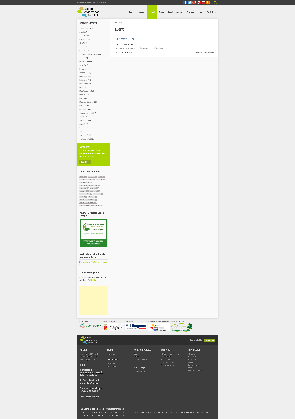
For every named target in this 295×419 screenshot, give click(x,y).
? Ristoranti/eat (139, 372)
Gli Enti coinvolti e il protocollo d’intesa (89, 381)
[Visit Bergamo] (136, 329)
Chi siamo (192, 354)
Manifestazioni (85, 91)
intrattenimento (85, 76)
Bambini (82, 39)
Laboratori (83, 80)
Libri (81, 87)
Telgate (108, 415)
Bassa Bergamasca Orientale (111, 339)
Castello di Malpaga (87, 179)
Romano (93, 197)
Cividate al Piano (86, 182)
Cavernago (101, 179)
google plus (194, 2)
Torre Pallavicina (86, 205)
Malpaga (84, 191)
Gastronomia (166, 357)
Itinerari (142, 12)
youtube (203, 2)
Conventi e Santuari (141, 359)
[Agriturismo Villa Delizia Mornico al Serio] (93, 265)
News (161, 12)
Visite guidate (84, 139)
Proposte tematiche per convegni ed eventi (91, 389)
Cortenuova (138, 412)
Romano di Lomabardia (88, 200)
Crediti (190, 368)
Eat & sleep (211, 12)
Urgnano (99, 205)
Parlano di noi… (193, 359)
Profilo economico (168, 365)
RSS (208, 2)
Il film (82, 364)
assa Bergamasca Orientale (101, 12)
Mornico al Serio (86, 194)
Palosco (83, 197)
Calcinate (92, 176)
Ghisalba (94, 188)
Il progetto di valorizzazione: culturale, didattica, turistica (92, 372)
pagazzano (98, 194)
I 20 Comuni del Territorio (170, 354)
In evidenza (111, 354)
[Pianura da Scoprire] (181, 332)
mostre (82, 95)
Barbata (90, 412)
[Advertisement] (93, 300)
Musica (82, 98)
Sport (81, 124)
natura (81, 106)
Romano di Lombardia (88, 202)
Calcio (101, 176)
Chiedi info (93, 280)
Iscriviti (85, 162)
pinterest (199, 2)
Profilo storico (166, 359)
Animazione (83, 28)
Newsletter (192, 357)
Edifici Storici (138, 362)
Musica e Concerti (86, 102)
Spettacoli (83, 120)
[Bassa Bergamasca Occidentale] (159, 331)
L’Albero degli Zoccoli (87, 359)
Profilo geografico (167, 362)
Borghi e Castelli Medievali (89, 354)
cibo (81, 43)
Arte (81, 32)
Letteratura (83, 84)
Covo (96, 185)
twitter (190, 2)
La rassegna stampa (89, 395)
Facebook (185, 2)
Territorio (190, 12)
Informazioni (194, 349)
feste (81, 65)
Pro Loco (82, 109)
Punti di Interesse (175, 12)
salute (81, 117)
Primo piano (111, 366)
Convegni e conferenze (88, 54)
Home (131, 12)
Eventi (152, 12)
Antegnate (83, 412)
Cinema (82, 47)
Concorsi (82, 50)
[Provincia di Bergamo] (113, 330)
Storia (81, 128)
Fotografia (83, 69)
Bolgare (83, 176)
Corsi (81, 58)
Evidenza (82, 62)
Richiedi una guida (194, 365)
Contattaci (192, 362)
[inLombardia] (90, 328)
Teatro (82, 132)
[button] (204, 53)
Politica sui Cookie (195, 370)
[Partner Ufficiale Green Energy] (93, 247)
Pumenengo (84, 415)
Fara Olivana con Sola (156, 412)
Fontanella (84, 188)
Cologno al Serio (86, 185)
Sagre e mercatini (86, 113)
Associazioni (84, 36)
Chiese (136, 357)
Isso (181, 412)
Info (200, 12)
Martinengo (95, 191)
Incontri (82, 73)
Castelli (136, 354)
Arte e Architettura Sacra (88, 357)
